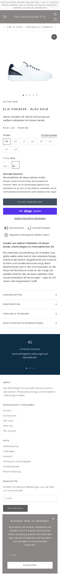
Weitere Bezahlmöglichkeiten (30, 218)
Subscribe (30, 565)
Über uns (8, 425)
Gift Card (8, 420)
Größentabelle (49, 135)
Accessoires (9, 415)
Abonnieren (15, 508)
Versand (7, 456)
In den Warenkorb (30, 201)
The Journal (9, 430)
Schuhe (7, 410)
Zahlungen (9, 451)
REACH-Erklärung (12, 471)
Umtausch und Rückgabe (17, 461)
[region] (30, 351)
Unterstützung (10, 446)
